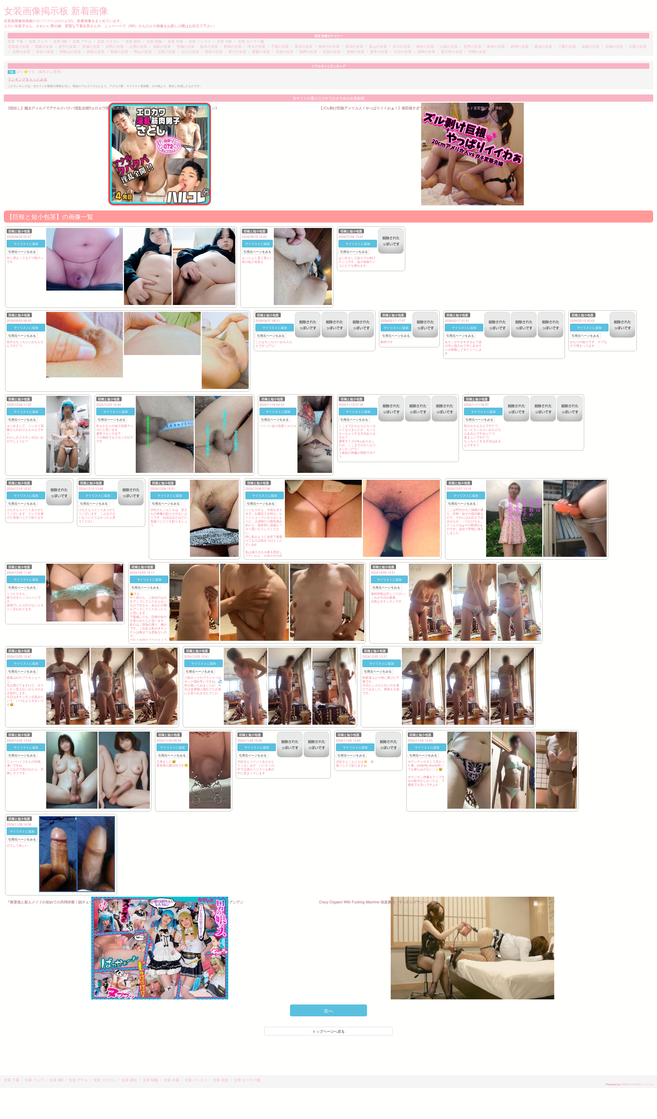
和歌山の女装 (70, 51)
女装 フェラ (38, 41)
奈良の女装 (45, 51)
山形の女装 (138, 46)
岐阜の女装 (496, 46)
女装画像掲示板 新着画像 (56, 10)
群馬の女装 (233, 46)
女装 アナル (82, 41)
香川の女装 (237, 51)
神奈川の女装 (329, 46)
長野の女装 (472, 46)
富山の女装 (378, 46)
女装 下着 (15, 41)
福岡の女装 (308, 51)
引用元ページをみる (22, 251)
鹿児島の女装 (451, 51)
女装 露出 (133, 41)
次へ (328, 1010)
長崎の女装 (355, 51)
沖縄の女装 (477, 51)
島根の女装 (119, 51)
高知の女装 (285, 51)
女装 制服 (154, 41)
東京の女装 (304, 46)
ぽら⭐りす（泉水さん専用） (40, 71)
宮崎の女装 (426, 51)
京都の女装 (614, 46)
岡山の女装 (143, 51)
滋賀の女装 (591, 46)
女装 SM (60, 41)
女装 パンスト (200, 41)
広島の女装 (167, 51)
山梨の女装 (449, 46)
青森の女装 (44, 46)
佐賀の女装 (332, 51)
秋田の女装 (115, 46)
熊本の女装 (379, 51)
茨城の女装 (186, 46)
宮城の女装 (91, 46)
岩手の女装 (67, 46)
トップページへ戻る (328, 1031)
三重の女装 (567, 46)
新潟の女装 (354, 46)
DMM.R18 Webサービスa (637, 1084)
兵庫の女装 (21, 51)
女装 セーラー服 (251, 41)
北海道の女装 (18, 46)
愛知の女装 (543, 46)
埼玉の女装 (256, 46)
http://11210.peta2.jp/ (51, 20)
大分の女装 (403, 51)
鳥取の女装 (96, 51)
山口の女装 (190, 51)
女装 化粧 (224, 41)
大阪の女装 (638, 46)
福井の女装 (425, 46)
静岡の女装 (520, 46)
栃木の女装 (209, 46)
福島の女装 (162, 46)
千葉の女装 (280, 46)
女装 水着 (175, 41)
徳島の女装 (214, 51)
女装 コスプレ (108, 41)
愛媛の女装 (261, 51)
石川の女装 (402, 46)
